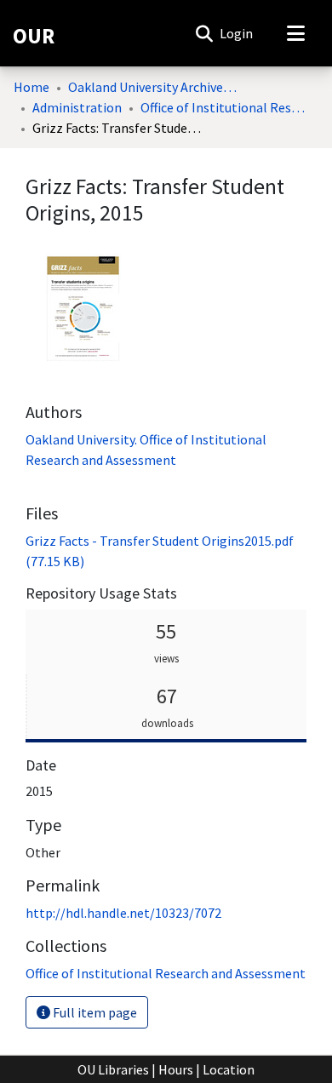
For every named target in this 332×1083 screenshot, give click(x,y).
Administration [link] (77, 107)
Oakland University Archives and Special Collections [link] (153, 86)
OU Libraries (113, 1069)
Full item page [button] (93, 1012)
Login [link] (237, 33)
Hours (175, 1069)
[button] (204, 33)
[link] (166, 973)
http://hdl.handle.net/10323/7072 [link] (123, 912)
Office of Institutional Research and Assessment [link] (225, 107)
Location (229, 1069)
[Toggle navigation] (295, 33)
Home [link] (31, 86)
